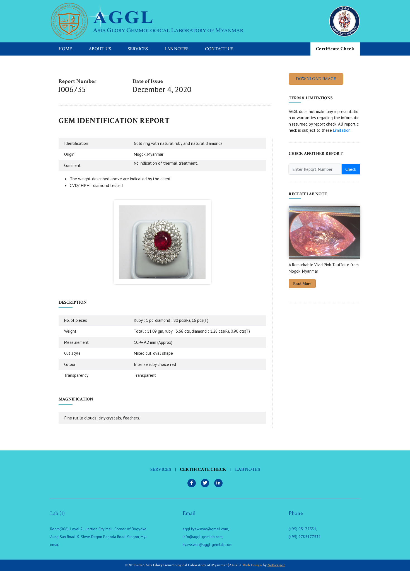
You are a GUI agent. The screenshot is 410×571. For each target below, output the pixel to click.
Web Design (252, 565)
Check (350, 169)
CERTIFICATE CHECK (203, 469)
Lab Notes (176, 49)
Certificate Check (335, 49)
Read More (302, 283)
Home (65, 49)
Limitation (342, 130)
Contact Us (219, 49)
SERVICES (160, 469)
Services (138, 49)
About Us (100, 49)
